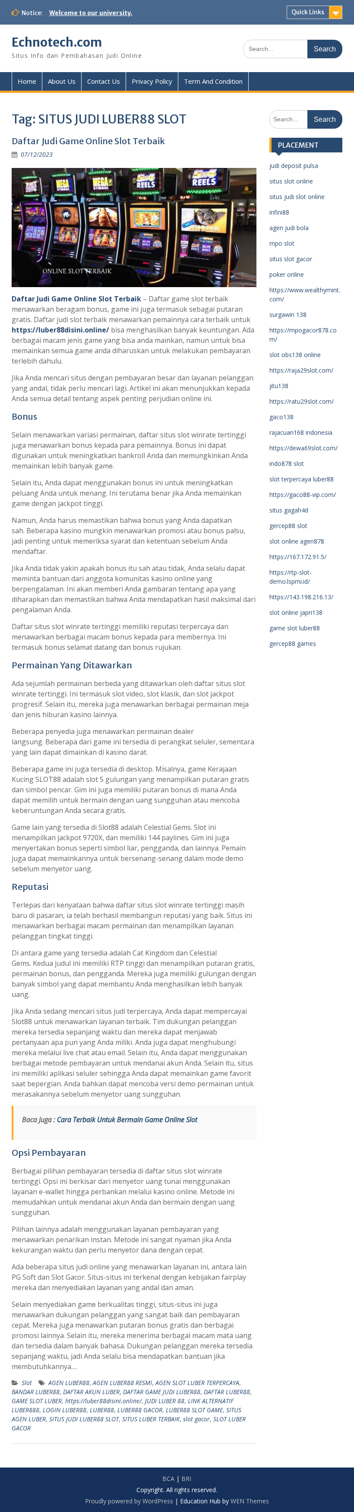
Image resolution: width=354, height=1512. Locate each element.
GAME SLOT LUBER (37, 1401)
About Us (62, 81)
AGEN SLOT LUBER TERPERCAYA (197, 1383)
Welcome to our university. (90, 13)
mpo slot (281, 243)
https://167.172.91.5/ (297, 557)
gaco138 (281, 417)
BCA (168, 1478)
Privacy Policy (152, 81)
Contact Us (103, 81)
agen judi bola (289, 228)
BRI (186, 1478)
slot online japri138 (295, 612)
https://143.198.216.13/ (301, 597)
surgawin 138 (288, 314)
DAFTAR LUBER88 (227, 1392)
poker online (286, 274)
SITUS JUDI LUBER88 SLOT (84, 1419)
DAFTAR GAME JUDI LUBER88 (161, 1392)
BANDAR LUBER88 (36, 1392)
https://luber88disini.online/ (60, 330)
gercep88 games (292, 643)
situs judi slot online (297, 197)
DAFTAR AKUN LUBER (91, 1392)
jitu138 (278, 386)
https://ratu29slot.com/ (301, 401)
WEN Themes (250, 1501)
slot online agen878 (296, 541)
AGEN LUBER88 (68, 1383)
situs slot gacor (290, 259)
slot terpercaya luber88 (301, 479)
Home (27, 81)
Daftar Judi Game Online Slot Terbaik (88, 141)
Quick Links (307, 12)
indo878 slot (286, 463)
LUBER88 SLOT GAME (194, 1410)
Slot (27, 1383)
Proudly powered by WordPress (129, 1501)
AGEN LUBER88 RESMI (122, 1383)
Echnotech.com (57, 42)
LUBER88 (102, 1410)
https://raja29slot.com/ (301, 370)
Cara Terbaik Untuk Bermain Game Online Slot (127, 1119)
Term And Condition (213, 81)
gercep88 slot (288, 526)
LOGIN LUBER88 (64, 1410)
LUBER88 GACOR (139, 1410)
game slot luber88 (294, 628)
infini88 (279, 212)
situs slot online (291, 181)
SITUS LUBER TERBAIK (151, 1419)
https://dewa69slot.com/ (303, 448)
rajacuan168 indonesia (300, 432)
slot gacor (196, 1419)
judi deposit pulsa (293, 165)
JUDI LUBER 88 (164, 1401)
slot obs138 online (295, 355)
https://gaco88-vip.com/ (302, 494)
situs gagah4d (288, 510)
